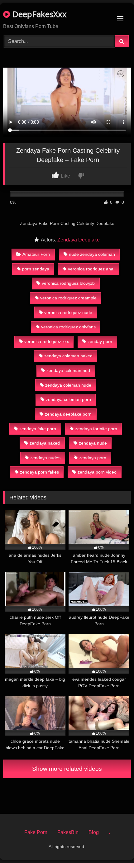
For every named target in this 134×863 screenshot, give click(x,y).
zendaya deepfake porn (68, 414)
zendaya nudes (45, 457)
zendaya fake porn (37, 428)
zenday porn (100, 341)
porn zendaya (35, 268)
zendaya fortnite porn (96, 428)
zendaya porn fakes (39, 472)
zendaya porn (92, 457)
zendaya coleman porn (68, 399)
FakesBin (68, 832)
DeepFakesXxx (38, 14)
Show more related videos (67, 768)
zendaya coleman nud (68, 370)
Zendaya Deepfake (78, 239)
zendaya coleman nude (68, 385)
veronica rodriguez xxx (46, 341)
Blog (94, 832)
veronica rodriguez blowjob (68, 283)
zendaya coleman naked (68, 355)
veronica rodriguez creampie (68, 297)
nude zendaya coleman (92, 254)
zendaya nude (93, 443)
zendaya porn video (97, 472)
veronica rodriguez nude (68, 312)
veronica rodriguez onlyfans (68, 326)
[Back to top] (115, 844)
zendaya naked (45, 443)
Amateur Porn (36, 254)
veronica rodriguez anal (91, 268)
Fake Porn (35, 832)
